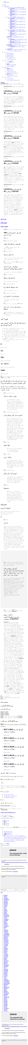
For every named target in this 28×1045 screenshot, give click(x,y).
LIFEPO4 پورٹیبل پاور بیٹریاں (17, 45)
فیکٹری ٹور (10, 66)
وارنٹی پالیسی (11, 71)
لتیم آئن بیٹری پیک (16, 837)
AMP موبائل (7, 834)
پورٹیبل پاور (11, 59)
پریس (8, 63)
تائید (6, 67)
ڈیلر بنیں (10, 78)
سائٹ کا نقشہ (8, 832)
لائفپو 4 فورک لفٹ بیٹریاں (15, 17)
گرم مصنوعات (8, 831)
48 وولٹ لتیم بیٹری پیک (14, 835)
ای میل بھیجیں (5, 845)
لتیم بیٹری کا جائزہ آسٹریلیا (9, 840)
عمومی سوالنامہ (12, 75)
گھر (5, 4)
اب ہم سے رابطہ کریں (13, 79)
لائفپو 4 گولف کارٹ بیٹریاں (15, 7)
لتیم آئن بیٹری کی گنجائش (14, 837)
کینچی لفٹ (10, 56)
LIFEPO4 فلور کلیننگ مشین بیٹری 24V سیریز (18, 40)
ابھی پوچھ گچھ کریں (7, 817)
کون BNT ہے (10, 61)
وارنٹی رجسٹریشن (12, 72)
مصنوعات (6, 6)
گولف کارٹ (10, 53)
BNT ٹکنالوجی (11, 64)
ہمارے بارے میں (9, 794)
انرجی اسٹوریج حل (15, 50)
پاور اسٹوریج (11, 57)
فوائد (3, 219)
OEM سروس (10, 68)
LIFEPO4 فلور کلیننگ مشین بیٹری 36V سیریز (18, 42)
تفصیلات (4, 222)
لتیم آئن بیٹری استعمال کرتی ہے (14, 839)
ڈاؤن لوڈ (10, 70)
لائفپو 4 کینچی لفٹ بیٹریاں (15, 29)
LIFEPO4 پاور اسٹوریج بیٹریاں (17, 49)
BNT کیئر (10, 74)
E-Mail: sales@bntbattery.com (8, 812)
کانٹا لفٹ (10, 54)
